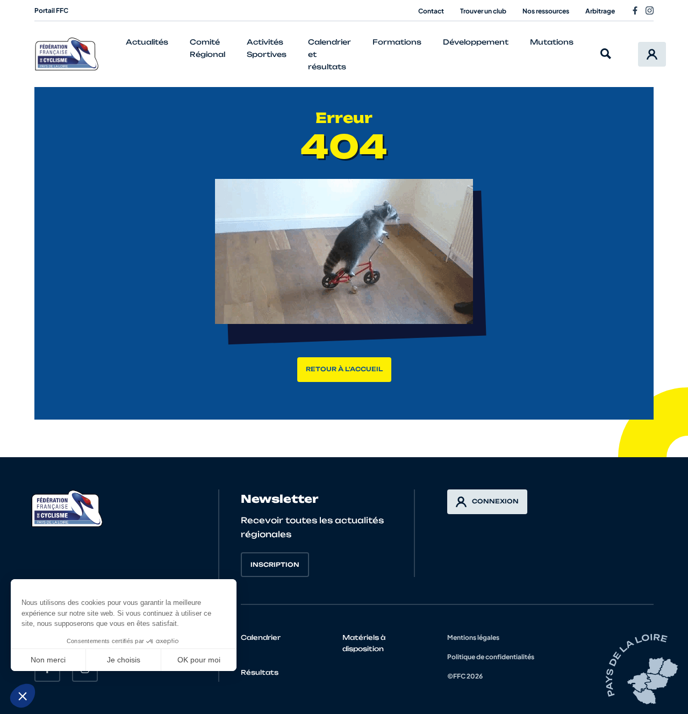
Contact (431, 11)
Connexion (495, 501)
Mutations (552, 42)
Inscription (274, 564)
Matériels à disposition (363, 643)
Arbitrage (600, 11)
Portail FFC (51, 10)
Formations (396, 42)
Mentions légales (473, 637)
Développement (475, 42)
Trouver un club (483, 11)
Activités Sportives (266, 48)
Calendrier (261, 637)
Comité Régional (207, 48)
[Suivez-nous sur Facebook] (635, 10)
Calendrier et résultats (329, 54)
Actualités (147, 42)
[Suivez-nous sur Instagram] (650, 10)
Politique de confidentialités (490, 657)
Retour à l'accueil (344, 369)
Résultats (259, 672)
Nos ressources (545, 11)
